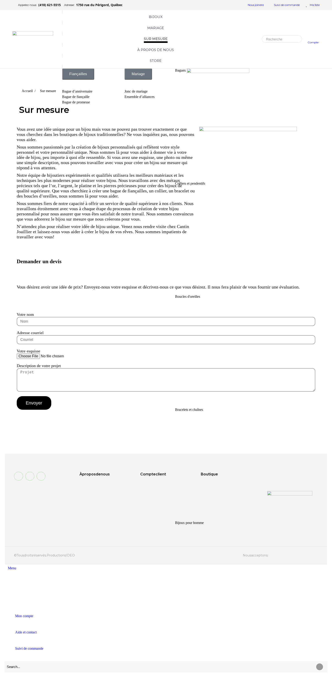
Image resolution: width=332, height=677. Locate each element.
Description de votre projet (39, 365)
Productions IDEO (61, 555)
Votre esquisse (28, 351)
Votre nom (25, 314)
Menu (12, 568)
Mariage (138, 74)
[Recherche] (297, 39)
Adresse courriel (30, 332)
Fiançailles (78, 74)
